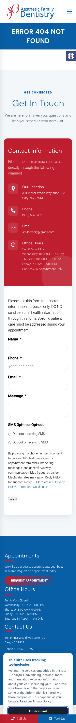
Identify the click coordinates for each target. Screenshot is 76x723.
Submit (13, 499)
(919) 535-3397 (32, 215)
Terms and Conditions (32, 487)
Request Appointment (29, 580)
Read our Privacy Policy (35, 701)
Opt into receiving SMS (29, 434)
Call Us (21, 719)
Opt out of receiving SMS (30, 442)
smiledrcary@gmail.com (38, 232)
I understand (38, 711)
